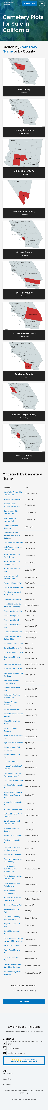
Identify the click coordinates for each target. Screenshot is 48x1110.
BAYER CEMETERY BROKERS (9, 3)
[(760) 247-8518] (11, 1048)
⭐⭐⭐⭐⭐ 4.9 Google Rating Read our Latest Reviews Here (24, 1061)
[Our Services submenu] (12, 1073)
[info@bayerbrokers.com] (14, 1053)
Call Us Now (29, 3)
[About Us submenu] (10, 1079)
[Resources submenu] (11, 1084)
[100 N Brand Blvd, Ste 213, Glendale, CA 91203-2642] (24, 1043)
